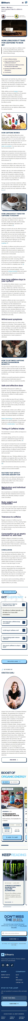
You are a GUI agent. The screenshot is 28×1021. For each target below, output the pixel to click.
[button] (26, 3)
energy (16, 91)
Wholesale (19, 980)
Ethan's (9, 954)
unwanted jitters (11, 424)
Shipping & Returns (22, 1018)
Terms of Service (12, 1018)
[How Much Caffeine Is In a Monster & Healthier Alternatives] (13, 870)
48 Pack (18, 824)
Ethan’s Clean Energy (6, 418)
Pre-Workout (5, 977)
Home (3, 7)
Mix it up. (9, 7)
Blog (17, 974)
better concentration (6, 146)
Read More (8, 902)
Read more (13, 759)
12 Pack (6, 824)
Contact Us (19, 982)
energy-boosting (12, 271)
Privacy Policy (3, 1018)
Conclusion (8, 72)
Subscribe (13, 939)
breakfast (3, 243)
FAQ (17, 977)
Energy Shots (5, 974)
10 (2, 463)
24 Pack (12, 824)
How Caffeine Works (11, 59)
